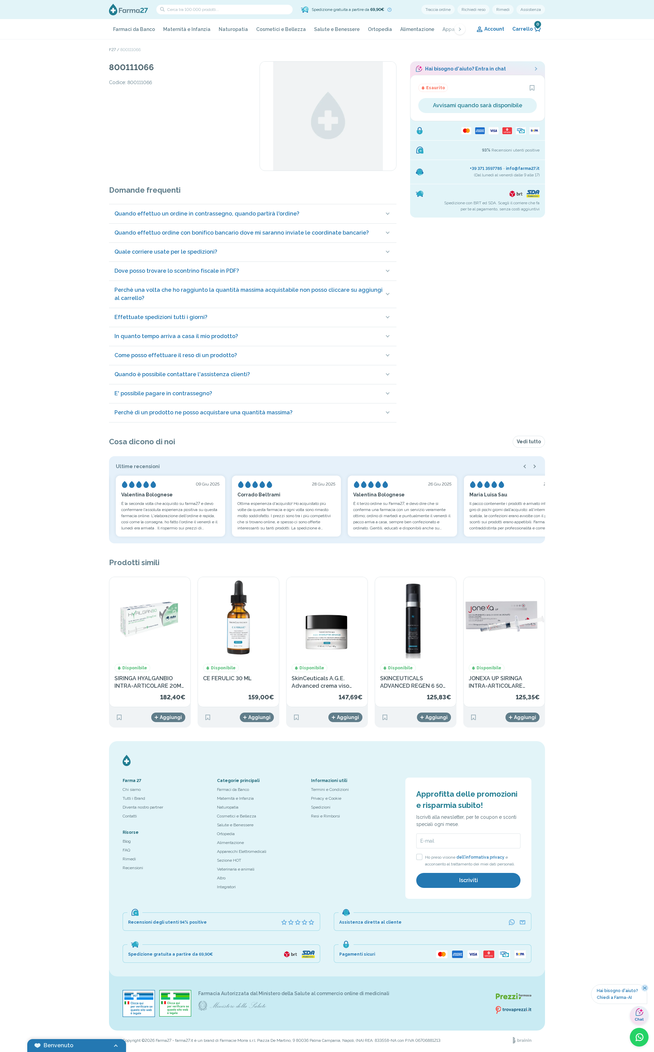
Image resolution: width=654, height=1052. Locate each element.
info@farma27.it (523, 168)
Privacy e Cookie (326, 798)
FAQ (126, 850)
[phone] (511, 922)
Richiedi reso (473, 9)
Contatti (130, 816)
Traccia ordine (438, 9)
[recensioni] (298, 922)
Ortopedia (380, 29)
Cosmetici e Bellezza (281, 29)
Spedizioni (320, 807)
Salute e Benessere (337, 29)
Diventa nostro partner (143, 807)
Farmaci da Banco (134, 29)
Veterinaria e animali (235, 869)
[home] (128, 9)
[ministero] (139, 1003)
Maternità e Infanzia (187, 29)
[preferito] (532, 88)
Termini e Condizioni (330, 789)
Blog (127, 841)
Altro (221, 878)
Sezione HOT (229, 860)
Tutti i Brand (134, 798)
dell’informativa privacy (480, 857)
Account (494, 29)
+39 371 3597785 (486, 168)
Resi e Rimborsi (325, 816)
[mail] (522, 922)
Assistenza (530, 9)
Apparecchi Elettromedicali (241, 851)
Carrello (525, 27)
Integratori (226, 886)
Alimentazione (417, 29)
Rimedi (503, 9)
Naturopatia (233, 29)
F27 (112, 49)
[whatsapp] (639, 1037)
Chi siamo (132, 789)
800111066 (130, 49)
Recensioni (133, 867)
